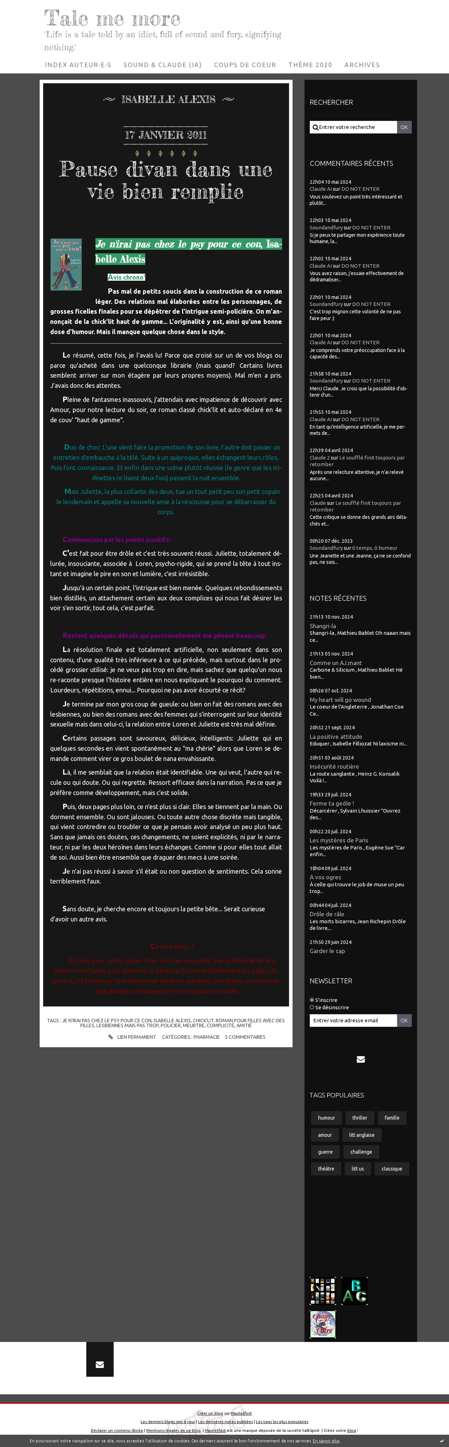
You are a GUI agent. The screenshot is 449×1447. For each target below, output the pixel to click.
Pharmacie (207, 1037)
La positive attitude (336, 736)
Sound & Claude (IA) (162, 64)
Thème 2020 (310, 64)
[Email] (361, 1059)
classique (392, 1169)
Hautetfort (241, 1413)
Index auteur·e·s (78, 64)
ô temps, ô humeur (374, 548)
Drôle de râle (327, 914)
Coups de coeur (245, 64)
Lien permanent (136, 1037)
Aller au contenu (27, 7)
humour (326, 1118)
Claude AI (321, 189)
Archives (362, 64)
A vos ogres (325, 877)
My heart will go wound (340, 699)
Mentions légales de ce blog (173, 1430)
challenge (361, 1152)
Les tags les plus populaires (282, 1421)
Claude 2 (320, 458)
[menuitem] (78, 64)
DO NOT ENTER (360, 189)
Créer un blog (210, 1413)
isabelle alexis (172, 1020)
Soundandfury (326, 227)
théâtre (326, 1169)
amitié (244, 1025)
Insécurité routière (334, 766)
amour (325, 1135)
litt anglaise (362, 1135)
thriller (360, 1118)
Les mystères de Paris (339, 840)
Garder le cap (327, 950)
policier (171, 1025)
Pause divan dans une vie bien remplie (166, 180)
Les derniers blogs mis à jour (168, 1421)
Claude (318, 503)
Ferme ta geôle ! (332, 803)
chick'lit (203, 1020)
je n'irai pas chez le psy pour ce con (107, 1020)
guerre (325, 1152)
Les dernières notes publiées (225, 1421)
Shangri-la (323, 626)
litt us (358, 1169)
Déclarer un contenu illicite (117, 1430)
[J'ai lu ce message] (442, 1440)
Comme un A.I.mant (336, 662)
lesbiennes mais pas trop (127, 1025)
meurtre (194, 1025)
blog (351, 1430)
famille (392, 1118)
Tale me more (112, 18)
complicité (220, 1025)
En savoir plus (326, 1441)
